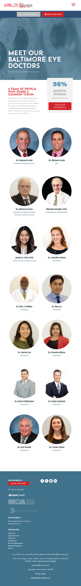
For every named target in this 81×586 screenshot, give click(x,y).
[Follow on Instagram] (55, 481)
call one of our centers (47, 561)
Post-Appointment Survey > (19, 521)
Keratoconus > (12, 541)
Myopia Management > (15, 546)
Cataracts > (12, 533)
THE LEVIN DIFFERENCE (60, 106)
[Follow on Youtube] (51, 481)
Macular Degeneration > (16, 543)
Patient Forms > (14, 524)
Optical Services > (14, 535)
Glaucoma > (12, 538)
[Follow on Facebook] (46, 481)
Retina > (10, 548)
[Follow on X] (42, 481)
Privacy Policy (40, 574)
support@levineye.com (59, 554)
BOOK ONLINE (18, 483)
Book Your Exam (54, 14)
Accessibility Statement (40, 578)
